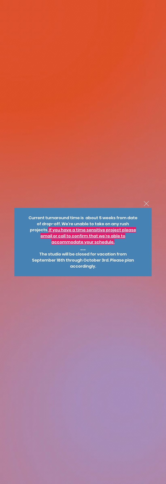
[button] (146, 203)
